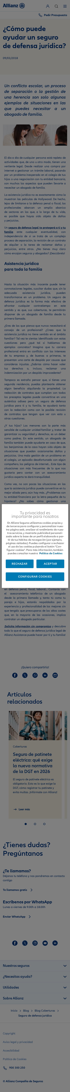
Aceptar (50, 564)
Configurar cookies (35, 576)
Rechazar (19, 564)
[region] (35, 546)
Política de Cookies (50, 553)
